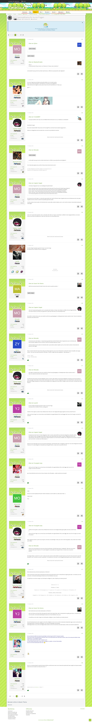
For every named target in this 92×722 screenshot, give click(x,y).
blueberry (37, 687)
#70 (82, 334)
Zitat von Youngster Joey (35, 463)
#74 (82, 459)
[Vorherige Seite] (9, 35)
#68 (82, 279)
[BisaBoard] (46, 7)
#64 (82, 145)
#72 (82, 398)
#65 (82, 179)
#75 (82, 488)
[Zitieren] (82, 74)
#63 (82, 112)
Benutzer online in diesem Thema (17, 702)
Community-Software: (46, 720)
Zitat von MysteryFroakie (35, 62)
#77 (82, 569)
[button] (82, 22)
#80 (82, 662)
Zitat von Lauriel (33, 403)
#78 (82, 604)
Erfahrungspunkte (13, 60)
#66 (82, 212)
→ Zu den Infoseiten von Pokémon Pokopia (46, 30)
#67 (82, 245)
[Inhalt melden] (78, 74)
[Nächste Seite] (23, 35)
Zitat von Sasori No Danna (36, 283)
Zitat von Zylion (33, 43)
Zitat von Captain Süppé (35, 183)
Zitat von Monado (34, 150)
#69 (82, 303)
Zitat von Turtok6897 (34, 117)
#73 (82, 428)
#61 (82, 39)
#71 (82, 365)
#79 (82, 633)
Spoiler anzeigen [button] (32, 48)
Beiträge (11, 61)
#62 (82, 79)
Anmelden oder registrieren (13, 1)
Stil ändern (82, 708)
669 (21, 34)
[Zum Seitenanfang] (90, 720)
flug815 (20, 19)
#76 (82, 521)
